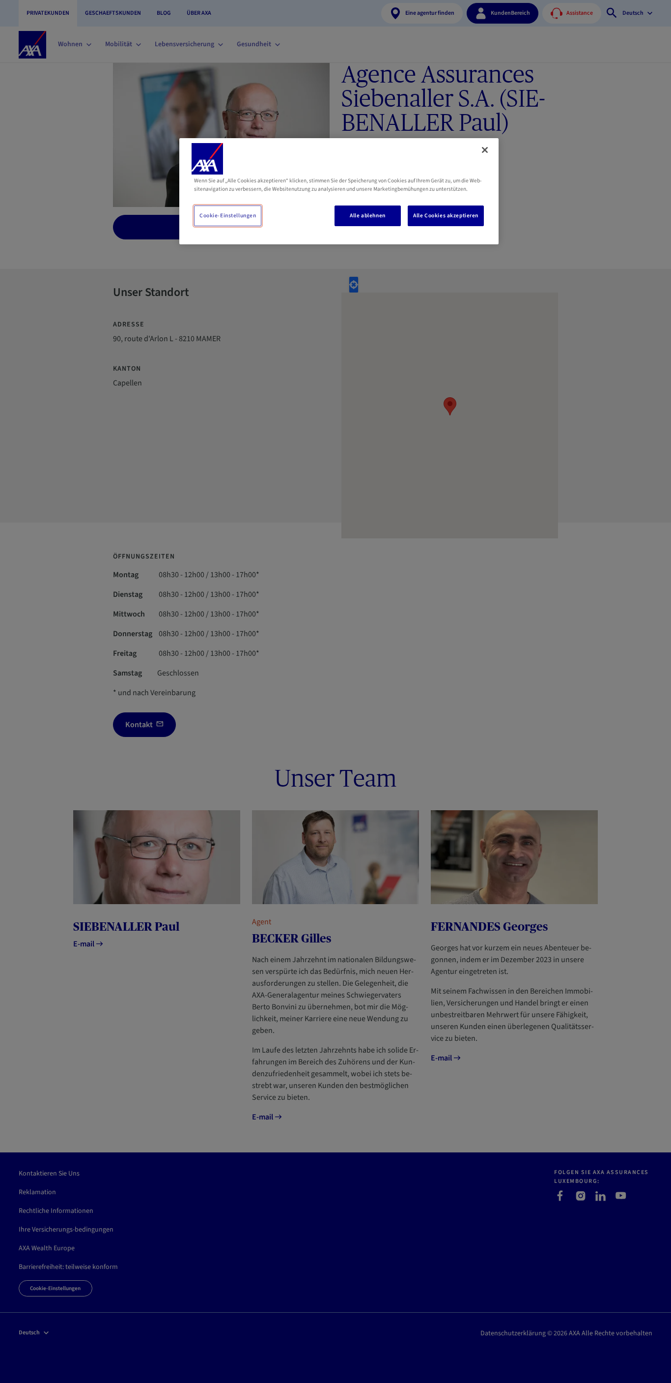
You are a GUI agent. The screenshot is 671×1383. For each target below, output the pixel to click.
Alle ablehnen (367, 215)
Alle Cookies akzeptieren (445, 215)
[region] (339, 191)
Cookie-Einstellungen (227, 215)
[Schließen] (485, 150)
